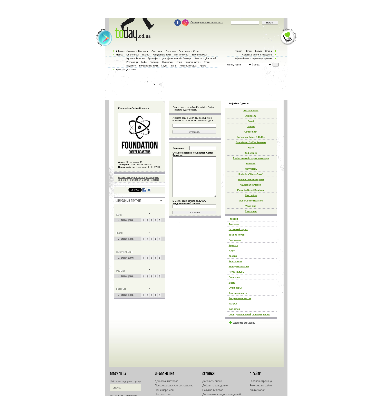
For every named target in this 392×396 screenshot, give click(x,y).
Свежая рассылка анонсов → (206, 22)
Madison (250, 163)
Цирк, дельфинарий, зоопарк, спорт (249, 314)
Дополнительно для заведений (221, 394)
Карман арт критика (262, 58)
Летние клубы (236, 272)
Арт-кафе (234, 224)
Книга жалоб (257, 390)
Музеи (232, 282)
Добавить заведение (215, 385)
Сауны (164, 65)
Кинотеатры (235, 261)
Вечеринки (184, 51)
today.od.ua (118, 374)
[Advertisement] (196, 9)
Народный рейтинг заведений (257, 54)
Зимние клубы (237, 234)
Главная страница (261, 381)
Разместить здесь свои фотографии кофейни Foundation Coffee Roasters (138, 178)
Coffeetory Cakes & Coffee (251, 137)
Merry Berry (251, 169)
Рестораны (235, 240)
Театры (233, 303)
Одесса (117, 387)
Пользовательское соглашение (174, 385)
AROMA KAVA (250, 110)
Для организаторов (166, 381)
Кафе (232, 250)
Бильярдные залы (148, 65)
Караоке (233, 245)
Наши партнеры (164, 390)
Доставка (131, 69)
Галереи (233, 219)
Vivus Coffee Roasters (251, 200)
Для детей (234, 309)
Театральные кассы (240, 298)
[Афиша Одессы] (134, 40)
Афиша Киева (242, 58)
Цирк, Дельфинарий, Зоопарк (176, 58)
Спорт (196, 51)
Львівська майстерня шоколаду (251, 158)
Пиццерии (234, 277)
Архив (203, 65)
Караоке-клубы (192, 62)
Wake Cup (250, 206)
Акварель (250, 116)
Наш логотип (162, 394)
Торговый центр (238, 293)
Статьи (268, 51)
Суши (179, 62)
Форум (258, 51)
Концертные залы (239, 266)
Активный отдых (238, 229)
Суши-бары (235, 287)
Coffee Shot (250, 132)
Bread (251, 121)
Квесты (233, 256)
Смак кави (251, 211)
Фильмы (130, 51)
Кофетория (251, 153)
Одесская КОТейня (250, 185)
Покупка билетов (212, 390)
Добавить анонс (212, 381)
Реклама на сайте (261, 385)
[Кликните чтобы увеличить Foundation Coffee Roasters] (139, 155)
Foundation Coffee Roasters (251, 142)
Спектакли (156, 51)
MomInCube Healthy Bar (251, 179)
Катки (206, 62)
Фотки (248, 51)
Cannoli (251, 126)
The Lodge (251, 195)
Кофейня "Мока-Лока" (250, 174)
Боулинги (131, 65)
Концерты (143, 51)
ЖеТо (251, 147)
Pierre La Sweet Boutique (250, 190)
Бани (173, 65)
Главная (238, 51)
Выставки (171, 51)
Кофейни (154, 62)
